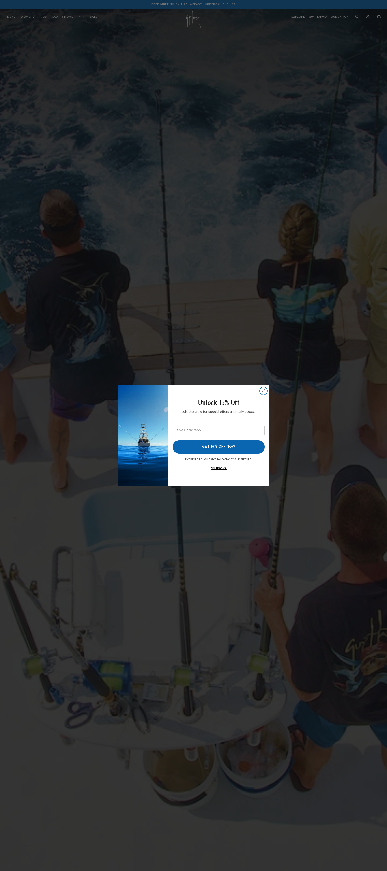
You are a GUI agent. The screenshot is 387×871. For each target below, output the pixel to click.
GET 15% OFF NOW (218, 446)
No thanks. (219, 468)
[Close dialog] (263, 391)
